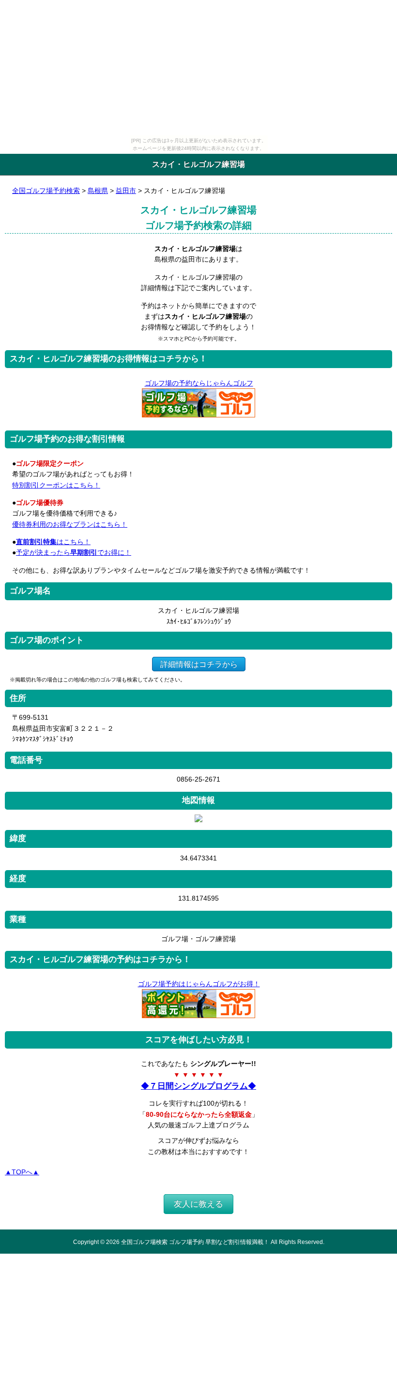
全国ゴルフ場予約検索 (46, 190)
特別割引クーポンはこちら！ (56, 485)
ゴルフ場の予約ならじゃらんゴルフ (199, 383)
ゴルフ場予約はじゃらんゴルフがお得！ (199, 984)
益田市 (126, 190)
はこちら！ (53, 542)
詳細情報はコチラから (199, 664)
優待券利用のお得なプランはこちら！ (69, 524)
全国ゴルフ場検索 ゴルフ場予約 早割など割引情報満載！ (195, 1242)
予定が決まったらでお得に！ (73, 552)
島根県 (98, 190)
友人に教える (198, 1204)
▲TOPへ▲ (22, 1172)
